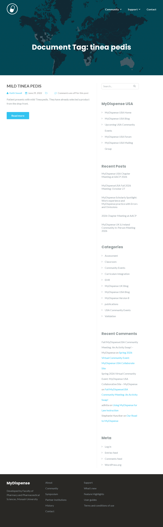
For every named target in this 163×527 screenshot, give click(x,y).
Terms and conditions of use (99, 505)
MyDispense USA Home (118, 112)
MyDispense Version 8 (117, 297)
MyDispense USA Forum (118, 136)
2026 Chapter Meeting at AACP (119, 215)
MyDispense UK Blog (116, 285)
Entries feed (111, 452)
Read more (17, 115)
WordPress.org (113, 464)
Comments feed (113, 458)
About (48, 482)
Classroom (111, 261)
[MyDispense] (12, 8)
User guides (90, 499)
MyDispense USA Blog (117, 118)
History (49, 505)
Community (112, 9)
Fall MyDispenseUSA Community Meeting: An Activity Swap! (120, 394)
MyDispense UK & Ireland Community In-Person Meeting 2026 (118, 227)
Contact (151, 9)
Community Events (115, 267)
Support (133, 9)
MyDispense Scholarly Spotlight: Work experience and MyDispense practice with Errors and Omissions (120, 202)
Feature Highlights (94, 493)
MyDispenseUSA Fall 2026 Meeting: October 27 (116, 187)
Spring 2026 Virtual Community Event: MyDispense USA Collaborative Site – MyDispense (119, 379)
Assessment (111, 255)
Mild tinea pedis (24, 86)
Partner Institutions (56, 499)
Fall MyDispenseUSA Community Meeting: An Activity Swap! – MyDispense (120, 347)
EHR (107, 279)
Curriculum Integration (117, 273)
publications (111, 304)
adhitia (105, 405)
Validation (110, 316)
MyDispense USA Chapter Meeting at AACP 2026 (116, 175)
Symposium (51, 493)
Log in (108, 446)
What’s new (90, 488)
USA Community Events (118, 310)
